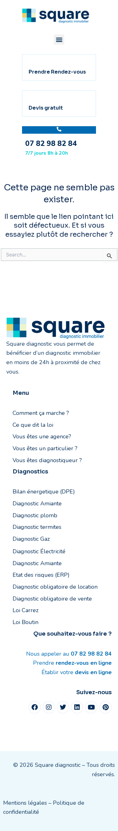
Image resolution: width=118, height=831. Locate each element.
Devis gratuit (46, 108)
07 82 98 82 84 (51, 143)
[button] (59, 39)
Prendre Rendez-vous (57, 72)
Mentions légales (25, 803)
